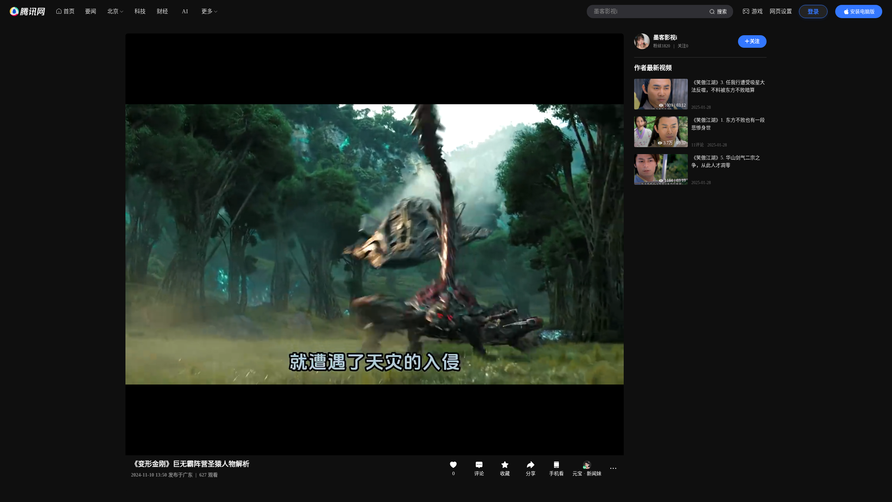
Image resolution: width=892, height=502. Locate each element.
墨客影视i (665, 37)
